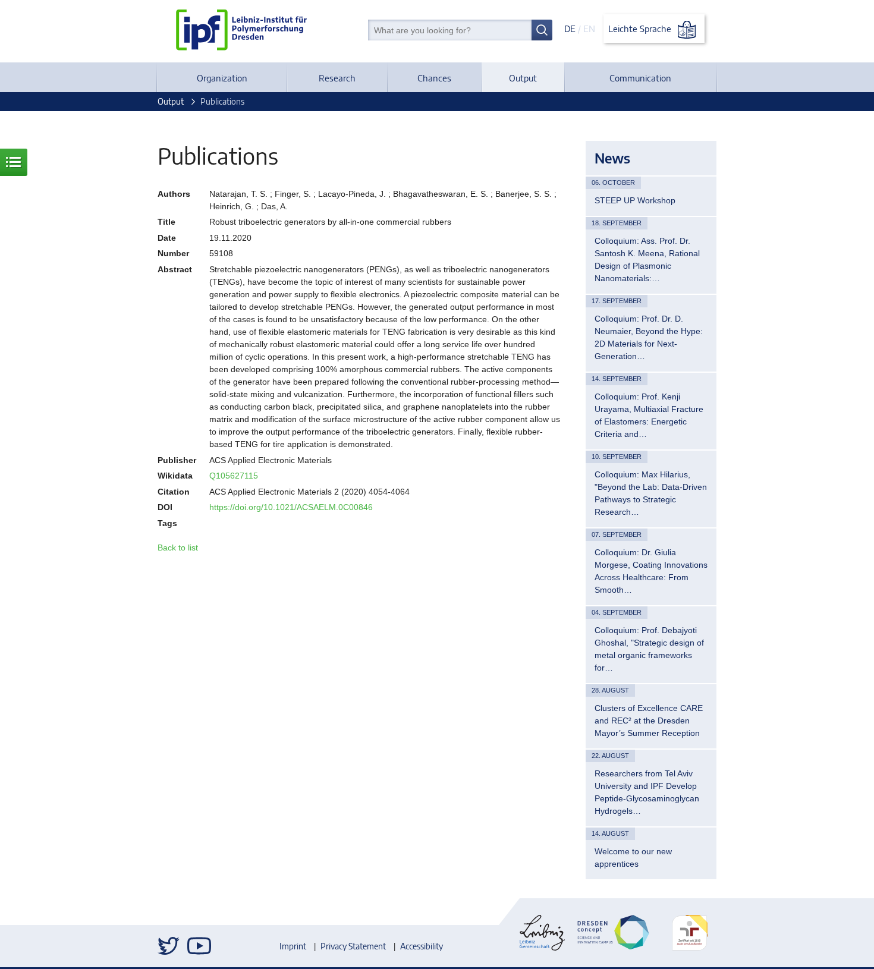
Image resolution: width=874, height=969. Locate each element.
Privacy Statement (353, 946)
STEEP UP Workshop (635, 200)
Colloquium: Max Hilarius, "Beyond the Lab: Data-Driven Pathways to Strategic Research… (651, 493)
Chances (434, 78)
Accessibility (421, 946)
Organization (222, 78)
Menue (13, 162)
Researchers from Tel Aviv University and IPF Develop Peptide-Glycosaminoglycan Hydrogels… (647, 792)
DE (570, 28)
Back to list (178, 547)
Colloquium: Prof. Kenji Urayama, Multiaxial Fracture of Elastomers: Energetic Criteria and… (649, 415)
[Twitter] (169, 946)
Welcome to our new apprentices (633, 858)
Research (337, 78)
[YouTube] (199, 946)
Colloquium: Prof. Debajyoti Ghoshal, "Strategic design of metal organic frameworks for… (649, 648)
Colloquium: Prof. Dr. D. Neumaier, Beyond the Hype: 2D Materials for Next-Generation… (649, 337)
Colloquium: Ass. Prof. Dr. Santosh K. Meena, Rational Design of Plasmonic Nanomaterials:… (647, 259)
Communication (640, 78)
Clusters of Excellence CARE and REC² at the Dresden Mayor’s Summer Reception (649, 720)
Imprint (292, 946)
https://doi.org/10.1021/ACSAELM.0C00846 (291, 507)
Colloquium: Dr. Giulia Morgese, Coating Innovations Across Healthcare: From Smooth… (651, 571)
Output (523, 78)
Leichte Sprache (641, 28)
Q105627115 (233, 475)
